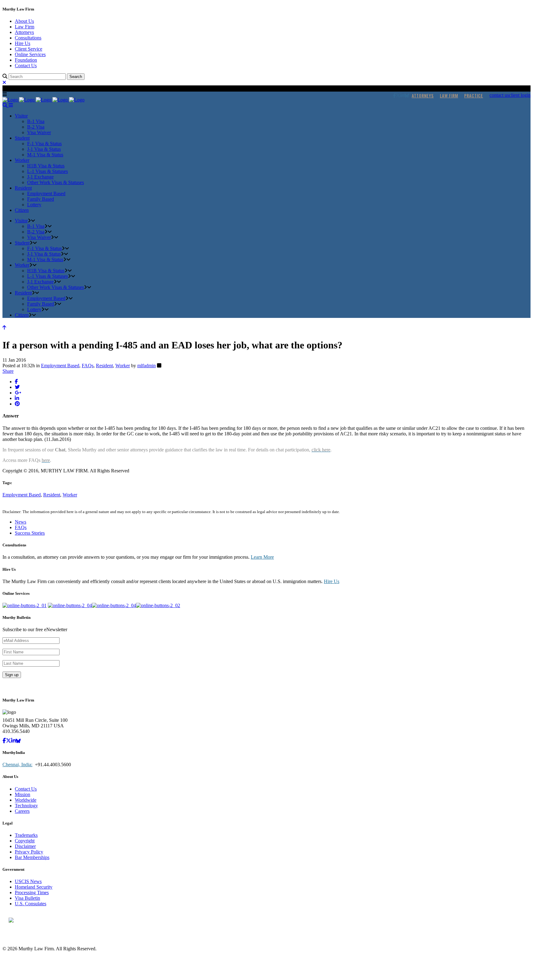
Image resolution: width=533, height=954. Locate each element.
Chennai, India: (17, 764)
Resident (104, 365)
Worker (122, 365)
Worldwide (25, 800)
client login (520, 95)
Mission (22, 794)
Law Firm (24, 26)
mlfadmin (146, 365)
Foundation (26, 60)
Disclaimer (25, 846)
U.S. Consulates (30, 903)
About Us (24, 21)
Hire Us (22, 43)
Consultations (28, 37)
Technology (26, 805)
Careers (22, 811)
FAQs (87, 365)
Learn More (262, 557)
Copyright (25, 840)
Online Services (30, 54)
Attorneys (24, 32)
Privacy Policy (29, 851)
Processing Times (32, 892)
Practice (473, 95)
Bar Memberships (32, 857)
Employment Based (60, 365)
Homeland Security (33, 887)
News (20, 521)
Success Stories (30, 533)
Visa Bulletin (27, 898)
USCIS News (28, 881)
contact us (499, 95)
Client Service (28, 48)
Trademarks (26, 835)
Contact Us (26, 65)
